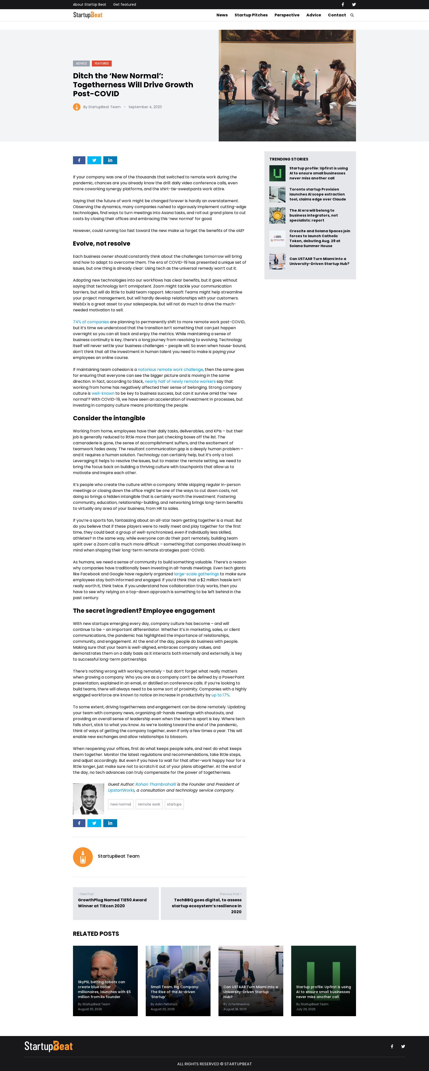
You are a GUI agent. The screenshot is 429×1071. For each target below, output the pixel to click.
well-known (103, 393)
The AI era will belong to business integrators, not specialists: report (313, 215)
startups (174, 804)
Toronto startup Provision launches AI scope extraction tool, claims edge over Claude (318, 194)
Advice (313, 15)
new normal (120, 804)
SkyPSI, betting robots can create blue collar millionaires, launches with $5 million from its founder (104, 989)
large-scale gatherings (196, 574)
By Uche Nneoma (236, 1004)
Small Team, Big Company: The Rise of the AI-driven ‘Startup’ (175, 991)
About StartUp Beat (89, 4)
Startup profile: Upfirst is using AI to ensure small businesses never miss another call (318, 173)
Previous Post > (231, 894)
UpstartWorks (121, 790)
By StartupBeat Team (102, 106)
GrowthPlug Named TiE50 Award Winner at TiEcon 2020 (112, 903)
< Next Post (86, 894)
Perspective (287, 15)
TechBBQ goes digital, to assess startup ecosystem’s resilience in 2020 (207, 906)
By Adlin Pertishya (164, 1004)
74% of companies (91, 322)
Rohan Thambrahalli (156, 784)
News (222, 15)
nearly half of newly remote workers (180, 381)
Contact (337, 15)
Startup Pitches (251, 15)
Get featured (124, 4)
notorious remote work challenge (170, 369)
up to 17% (220, 695)
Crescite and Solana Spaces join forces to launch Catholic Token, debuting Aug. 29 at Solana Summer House (319, 238)
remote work (149, 804)
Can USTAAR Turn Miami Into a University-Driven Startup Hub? (319, 261)
